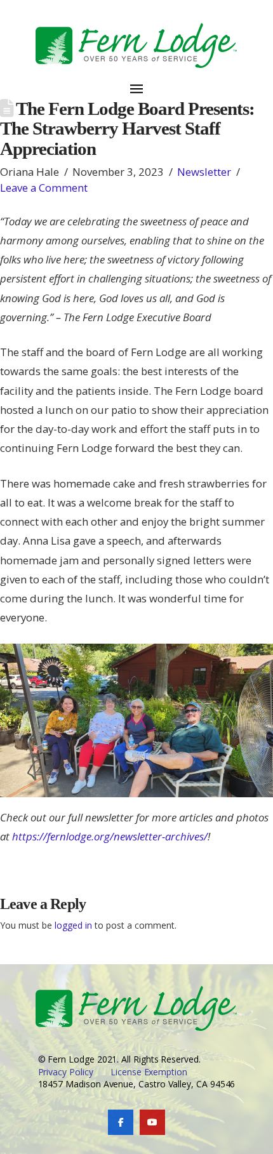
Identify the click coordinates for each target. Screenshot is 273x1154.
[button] (136, 81)
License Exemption (148, 1072)
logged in (73, 925)
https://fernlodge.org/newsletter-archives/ (110, 836)
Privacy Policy (65, 1072)
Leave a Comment (44, 187)
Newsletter (204, 171)
